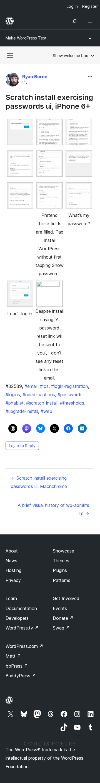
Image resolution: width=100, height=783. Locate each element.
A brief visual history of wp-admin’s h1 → (53, 509)
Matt (13, 656)
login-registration (69, 386)
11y (25, 83)
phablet (15, 403)
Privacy (13, 580)
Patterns (61, 580)
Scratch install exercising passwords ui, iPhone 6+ (49, 101)
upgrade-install (22, 411)
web (46, 411)
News (11, 560)
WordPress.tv (22, 628)
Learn (11, 598)
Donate (63, 618)
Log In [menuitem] (72, 6)
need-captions (38, 394)
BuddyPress (21, 675)
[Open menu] (91, 21)
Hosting (13, 570)
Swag (61, 628)
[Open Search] (74, 21)
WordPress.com (24, 646)
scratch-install (42, 403)
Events (60, 608)
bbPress (17, 666)
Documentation (21, 608)
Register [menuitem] (90, 6)
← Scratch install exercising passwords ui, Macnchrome (39, 482)
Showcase (63, 551)
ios (44, 386)
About (12, 551)
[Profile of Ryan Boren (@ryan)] (12, 81)
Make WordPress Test (26, 38)
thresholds (72, 403)
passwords (70, 394)
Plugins (60, 570)
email (31, 386)
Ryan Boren (35, 76)
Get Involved (66, 598)
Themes (61, 560)
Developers (17, 618)
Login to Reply (22, 445)
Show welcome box (70, 55)
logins (13, 394)
